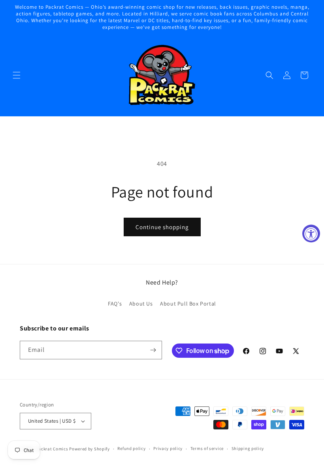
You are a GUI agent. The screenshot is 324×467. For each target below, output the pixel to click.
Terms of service (207, 448)
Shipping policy (248, 448)
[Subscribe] (153, 350)
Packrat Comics (52, 449)
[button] (16, 75)
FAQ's (115, 303)
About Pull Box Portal (188, 303)
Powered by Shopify (89, 449)
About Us (141, 303)
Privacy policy (168, 448)
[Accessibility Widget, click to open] (311, 234)
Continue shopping (162, 227)
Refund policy (131, 448)
